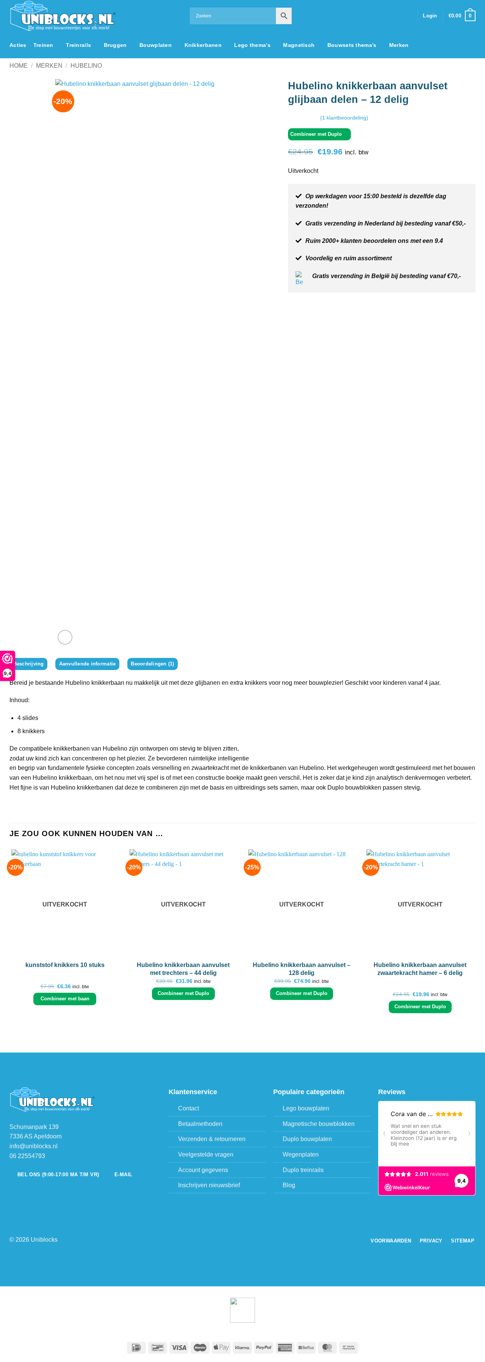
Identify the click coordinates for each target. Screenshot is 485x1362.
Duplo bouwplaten (307, 1139)
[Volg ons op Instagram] (387, 15)
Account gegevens (203, 1170)
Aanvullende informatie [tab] (87, 664)
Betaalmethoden (200, 1124)
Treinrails (78, 45)
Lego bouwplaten (306, 1108)
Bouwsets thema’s (352, 45)
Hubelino (86, 65)
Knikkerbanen (203, 45)
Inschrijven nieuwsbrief (209, 1185)
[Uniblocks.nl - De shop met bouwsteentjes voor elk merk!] (93, 16)
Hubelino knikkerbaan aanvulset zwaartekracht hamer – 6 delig (420, 969)
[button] (430, 16)
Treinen (43, 45)
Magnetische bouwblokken (319, 1124)
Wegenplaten (301, 1154)
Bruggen (115, 45)
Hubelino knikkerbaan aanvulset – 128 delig (301, 969)
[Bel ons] (407, 15)
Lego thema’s (252, 45)
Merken (399, 45)
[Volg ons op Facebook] (377, 15)
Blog (289, 1185)
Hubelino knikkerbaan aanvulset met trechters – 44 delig (183, 969)
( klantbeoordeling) (344, 117)
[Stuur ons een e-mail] (397, 15)
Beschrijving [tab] (28, 664)
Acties (18, 45)
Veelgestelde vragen (205, 1154)
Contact (188, 1108)
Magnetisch (298, 45)
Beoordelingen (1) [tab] (152, 664)
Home (18, 65)
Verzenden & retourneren (212, 1139)
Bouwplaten (155, 45)
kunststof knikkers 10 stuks (65, 965)
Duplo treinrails (303, 1170)
